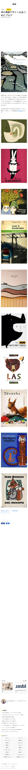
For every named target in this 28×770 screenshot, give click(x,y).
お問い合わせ (14, 764)
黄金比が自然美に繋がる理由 (8, 716)
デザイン (7, 740)
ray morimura (20, 110)
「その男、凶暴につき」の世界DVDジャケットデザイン (13, 725)
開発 (7, 745)
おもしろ (20, 742)
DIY (20, 749)
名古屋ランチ (7, 756)
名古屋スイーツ (20, 756)
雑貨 (20, 747)
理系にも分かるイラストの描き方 (9, 721)
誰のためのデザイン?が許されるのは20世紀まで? (12, 729)
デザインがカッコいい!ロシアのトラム (10, 731)
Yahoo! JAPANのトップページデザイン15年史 (11, 712)
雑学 (20, 752)
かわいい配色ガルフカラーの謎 (8, 718)
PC (7, 738)
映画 (7, 742)
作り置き (7, 754)
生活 (7, 752)
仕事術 (20, 740)
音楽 (7, 747)
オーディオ (7, 749)
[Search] (10, 764)
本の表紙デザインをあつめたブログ (9, 723)
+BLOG (14, 4)
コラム (20, 745)
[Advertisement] (14, 37)
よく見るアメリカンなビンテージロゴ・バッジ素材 (12, 714)
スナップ (20, 754)
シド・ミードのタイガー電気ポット (9, 727)
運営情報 (13, 766)
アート (20, 738)
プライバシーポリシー (5, 766)
